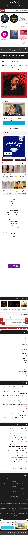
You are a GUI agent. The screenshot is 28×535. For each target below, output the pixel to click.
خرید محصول (7, 528)
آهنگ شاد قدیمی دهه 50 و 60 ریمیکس (17, 431)
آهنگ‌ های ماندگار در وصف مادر (19, 468)
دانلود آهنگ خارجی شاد (21, 464)
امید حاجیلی (23, 365)
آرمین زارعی (23, 340)
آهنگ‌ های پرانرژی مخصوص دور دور (18, 437)
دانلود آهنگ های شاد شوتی (20, 435)
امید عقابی (23, 367)
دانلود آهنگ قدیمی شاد (21, 439)
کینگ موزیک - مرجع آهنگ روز (19, 455)
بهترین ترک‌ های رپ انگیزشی (20, 453)
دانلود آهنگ (20, 6)
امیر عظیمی (23, 373)
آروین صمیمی (23, 342)
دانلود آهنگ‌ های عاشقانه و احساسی (18, 444)
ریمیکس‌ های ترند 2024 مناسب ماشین (18, 433)
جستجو (2, 10)
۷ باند (25, 336)
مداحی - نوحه (19, 294)
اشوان (24, 358)
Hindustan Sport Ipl (22, 378)
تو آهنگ (25, 49)
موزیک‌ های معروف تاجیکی (20, 448)
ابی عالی (24, 347)
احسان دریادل (23, 349)
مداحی (6, 6)
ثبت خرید (14, 123)
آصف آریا (24, 345)
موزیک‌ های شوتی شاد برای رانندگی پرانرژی (17, 451)
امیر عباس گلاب (22, 371)
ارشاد (25, 356)
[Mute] (6, 115)
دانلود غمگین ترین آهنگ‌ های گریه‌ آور (18, 442)
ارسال (3, 323)
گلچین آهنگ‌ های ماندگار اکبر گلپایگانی (17, 446)
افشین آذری (23, 360)
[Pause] (4, 115)
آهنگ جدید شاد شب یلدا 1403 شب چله (18, 428)
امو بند (24, 362)
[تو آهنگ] (14, 2)
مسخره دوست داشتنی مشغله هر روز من (17, 462)
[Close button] (27, 519)
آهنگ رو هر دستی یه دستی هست (18, 466)
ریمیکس (13, 6)
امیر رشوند (23, 369)
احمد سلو (24, 351)
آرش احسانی (23, 338)
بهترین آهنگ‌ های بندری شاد (19, 459)
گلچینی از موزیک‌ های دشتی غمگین (18, 457)
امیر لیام (24, 376)
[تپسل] (3, 101)
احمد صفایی (23, 353)
